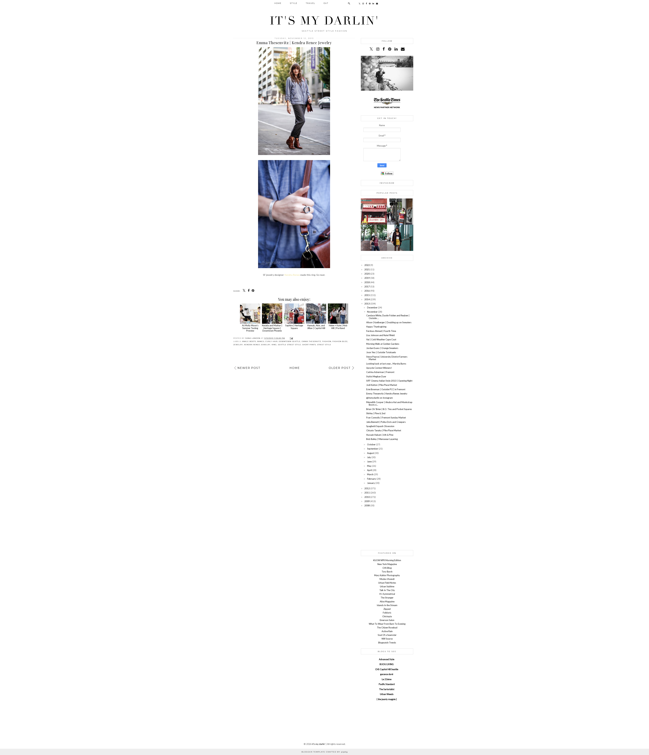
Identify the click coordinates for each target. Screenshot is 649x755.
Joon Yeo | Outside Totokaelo (381, 352)
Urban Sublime (387, 586)
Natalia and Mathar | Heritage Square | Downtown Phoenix (272, 328)
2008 (367, 505)
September (372, 448)
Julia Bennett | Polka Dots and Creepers (386, 422)
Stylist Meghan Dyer (376, 376)
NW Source (387, 638)
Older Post (340, 368)
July (369, 457)
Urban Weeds (386, 694)
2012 (367, 488)
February (371, 478)
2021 (367, 269)
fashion (326, 341)
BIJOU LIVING (387, 664)
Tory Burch (387, 571)
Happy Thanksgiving (376, 326)
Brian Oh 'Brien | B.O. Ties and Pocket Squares (389, 409)
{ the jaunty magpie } (387, 699)
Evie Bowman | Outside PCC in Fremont (385, 389)
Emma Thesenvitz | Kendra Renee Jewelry (386, 393)
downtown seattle (290, 341)
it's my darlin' (324, 21)
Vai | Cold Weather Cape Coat (381, 339)
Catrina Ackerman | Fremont (380, 372)
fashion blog (340, 341)
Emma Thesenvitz (311, 341)
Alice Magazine (387, 601)
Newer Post (248, 368)
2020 (367, 273)
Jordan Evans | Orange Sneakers (382, 348)
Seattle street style (289, 345)
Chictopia (387, 616)
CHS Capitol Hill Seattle (386, 669)
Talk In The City (387, 590)
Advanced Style (386, 659)
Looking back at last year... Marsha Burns (386, 363)
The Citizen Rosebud (387, 627)
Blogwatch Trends (387, 642)
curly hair (271, 341)
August (370, 453)
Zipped (387, 609)
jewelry (238, 345)
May (369, 466)
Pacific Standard (387, 684)
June (369, 461)
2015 (367, 295)
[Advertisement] (387, 528)
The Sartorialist (386, 689)
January (371, 483)
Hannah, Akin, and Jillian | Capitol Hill (316, 326)
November (372, 311)
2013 (367, 303)
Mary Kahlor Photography (387, 575)
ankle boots (249, 341)
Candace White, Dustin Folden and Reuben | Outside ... (388, 317)
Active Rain (387, 631)
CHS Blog (387, 568)
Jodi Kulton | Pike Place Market (381, 385)
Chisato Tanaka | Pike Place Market (383, 430)
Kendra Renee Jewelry (257, 345)
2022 (367, 265)
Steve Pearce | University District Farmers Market (386, 358)
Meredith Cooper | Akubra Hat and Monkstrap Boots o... (389, 403)
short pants (309, 345)
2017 (367, 286)
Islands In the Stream (387, 605)
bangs (260, 341)
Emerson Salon (387, 620)
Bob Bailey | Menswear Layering (382, 439)
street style (324, 345)
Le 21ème (386, 679)
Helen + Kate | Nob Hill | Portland (338, 326)
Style (293, 3)
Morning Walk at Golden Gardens (382, 344)
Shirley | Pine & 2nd (375, 413)
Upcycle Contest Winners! (379, 368)
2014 (367, 299)
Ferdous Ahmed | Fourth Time (381, 331)
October (371, 444)
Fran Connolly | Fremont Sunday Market (386, 417)
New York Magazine (387, 564)
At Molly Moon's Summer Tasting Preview (250, 328)
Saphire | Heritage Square (294, 326)
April (369, 470)
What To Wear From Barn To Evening (387, 623)
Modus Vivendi (387, 579)
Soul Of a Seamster (387, 635)
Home (277, 3)
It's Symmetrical (387, 594)
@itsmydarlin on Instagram (379, 397)
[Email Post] (291, 338)
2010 (367, 497)
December (372, 307)
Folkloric (387, 612)
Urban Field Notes (387, 582)
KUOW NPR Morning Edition (387, 560)
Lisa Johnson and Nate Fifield (380, 335)
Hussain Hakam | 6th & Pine (379, 434)
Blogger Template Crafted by (325, 752)
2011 (367, 492)
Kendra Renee (292, 274)
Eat (326, 3)
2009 (367, 501)
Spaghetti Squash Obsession (380, 426)
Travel (310, 3)
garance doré (386, 674)
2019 (367, 278)
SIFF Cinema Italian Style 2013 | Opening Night (389, 380)
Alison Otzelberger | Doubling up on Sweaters (388, 322)
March (370, 474)
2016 (367, 290)
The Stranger (387, 597)
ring (274, 345)
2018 (367, 282)
